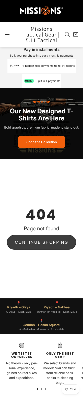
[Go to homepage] (41, 11)
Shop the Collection (41, 142)
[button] (7, 34)
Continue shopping (41, 242)
